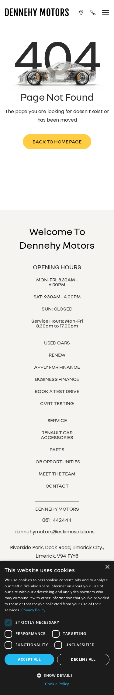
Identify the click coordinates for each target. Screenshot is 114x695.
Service (57, 420)
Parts (57, 449)
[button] (57, 675)
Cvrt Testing (57, 403)
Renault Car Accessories (57, 434)
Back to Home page (57, 142)
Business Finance (57, 379)
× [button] (107, 567)
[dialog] (57, 628)
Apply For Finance (57, 367)
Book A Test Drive (57, 391)
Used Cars (57, 343)
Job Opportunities (57, 461)
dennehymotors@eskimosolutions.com (56, 532)
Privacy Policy (33, 610)
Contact (57, 486)
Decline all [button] (83, 659)
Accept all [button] (29, 659)
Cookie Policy (57, 684)
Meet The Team (57, 474)
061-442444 (56, 520)
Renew (57, 355)
